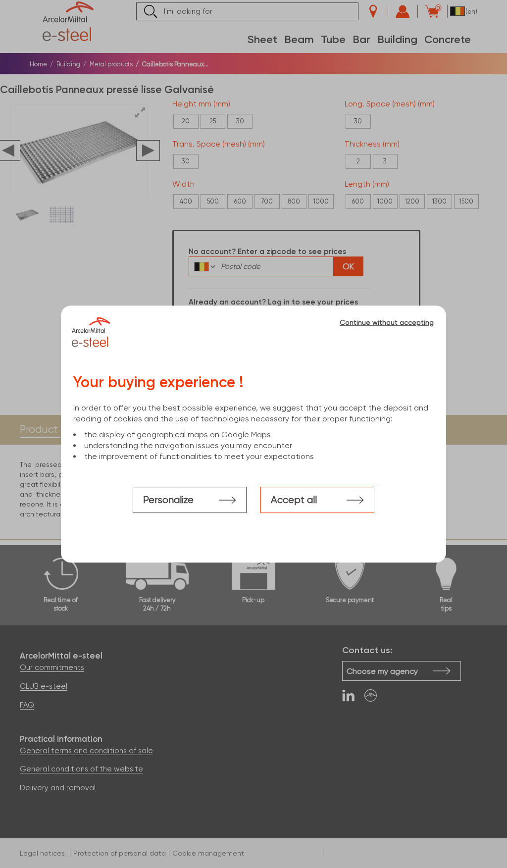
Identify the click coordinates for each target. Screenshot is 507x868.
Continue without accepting (387, 322)
